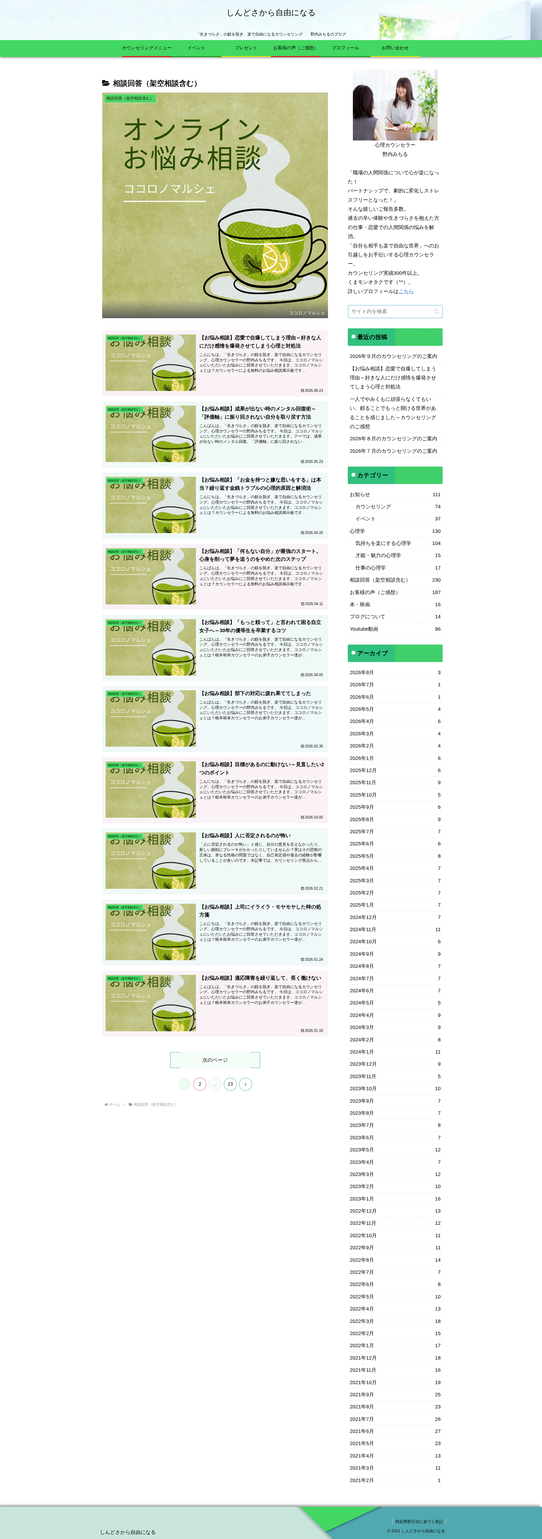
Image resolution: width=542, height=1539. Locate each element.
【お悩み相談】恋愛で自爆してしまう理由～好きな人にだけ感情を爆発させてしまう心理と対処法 (393, 378)
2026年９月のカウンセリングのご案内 (393, 356)
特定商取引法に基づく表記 (419, 1521)
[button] (437, 311)
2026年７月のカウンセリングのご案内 (393, 451)
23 (230, 1084)
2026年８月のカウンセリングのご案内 (393, 438)
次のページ (215, 1060)
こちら (406, 291)
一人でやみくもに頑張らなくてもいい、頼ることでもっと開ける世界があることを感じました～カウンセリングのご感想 (393, 412)
